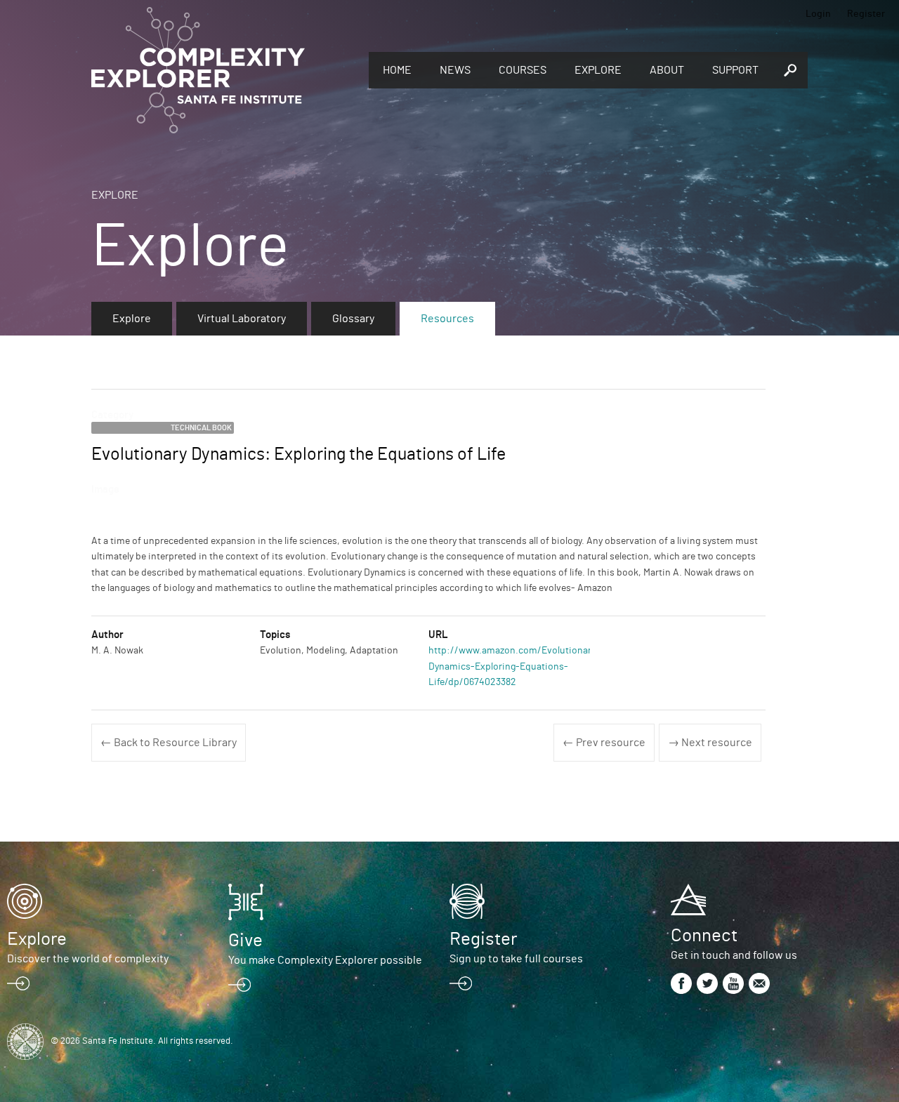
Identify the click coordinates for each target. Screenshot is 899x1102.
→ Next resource (710, 742)
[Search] (790, 70)
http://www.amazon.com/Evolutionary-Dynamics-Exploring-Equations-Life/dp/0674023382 (514, 666)
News (455, 70)
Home (397, 70)
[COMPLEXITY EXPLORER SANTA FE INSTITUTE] (223, 70)
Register (866, 14)
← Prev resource (604, 742)
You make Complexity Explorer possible (325, 960)
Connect (704, 936)
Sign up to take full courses (516, 958)
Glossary (353, 318)
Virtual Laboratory (241, 318)
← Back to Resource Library (168, 742)
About (667, 70)
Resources (447, 318)
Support (735, 70)
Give (245, 940)
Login (818, 14)
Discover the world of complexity (88, 958)
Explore (598, 70)
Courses (522, 70)
